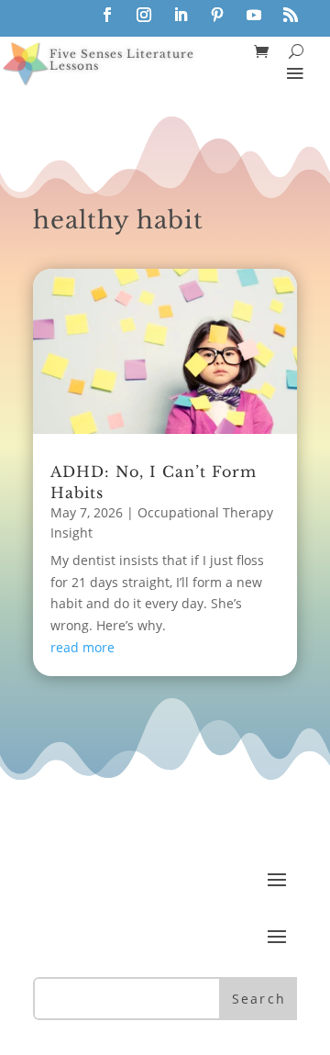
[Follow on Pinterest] (217, 14)
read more (82, 647)
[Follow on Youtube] (254, 14)
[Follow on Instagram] (144, 14)
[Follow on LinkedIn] (180, 14)
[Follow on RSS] (290, 14)
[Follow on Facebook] (107, 14)
